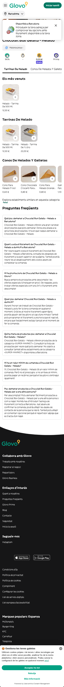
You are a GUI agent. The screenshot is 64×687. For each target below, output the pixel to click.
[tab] (15, 69)
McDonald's (8, 621)
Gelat (5, 202)
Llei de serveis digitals (13, 597)
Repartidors (8, 472)
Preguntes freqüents (12, 499)
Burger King (8, 626)
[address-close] (56, 25)
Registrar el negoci (11, 467)
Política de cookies (11, 580)
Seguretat (7, 521)
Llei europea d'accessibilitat (16, 602)
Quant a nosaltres (10, 493)
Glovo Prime (8, 504)
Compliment (8, 586)
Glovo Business (9, 478)
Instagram (7, 542)
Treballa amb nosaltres (13, 461)
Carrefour (7, 636)
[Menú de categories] (5, 5)
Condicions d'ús (10, 569)
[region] (32, 46)
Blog (4, 510)
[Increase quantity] (15, 97)
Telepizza (7, 641)
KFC (4, 631)
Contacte (7, 515)
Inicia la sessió (9, 526)
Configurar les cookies (13, 591)
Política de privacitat (12, 575)
